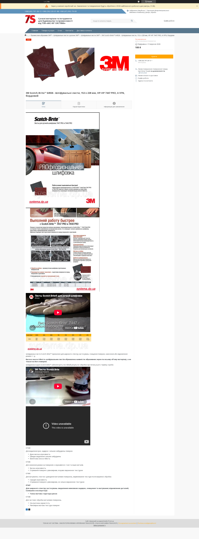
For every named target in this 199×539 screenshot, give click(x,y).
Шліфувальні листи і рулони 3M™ (66, 35)
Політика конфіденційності (147, 523)
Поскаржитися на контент (127, 523)
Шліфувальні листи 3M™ (90, 35)
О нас (60, 30)
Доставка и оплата (84, 30)
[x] (29, 510)
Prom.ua (111, 521)
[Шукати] (131, 21)
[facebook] (27, 510)
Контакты (69, 30)
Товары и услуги (47, 30)
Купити (154, 56)
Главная (35, 30)
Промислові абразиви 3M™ (41, 35)
